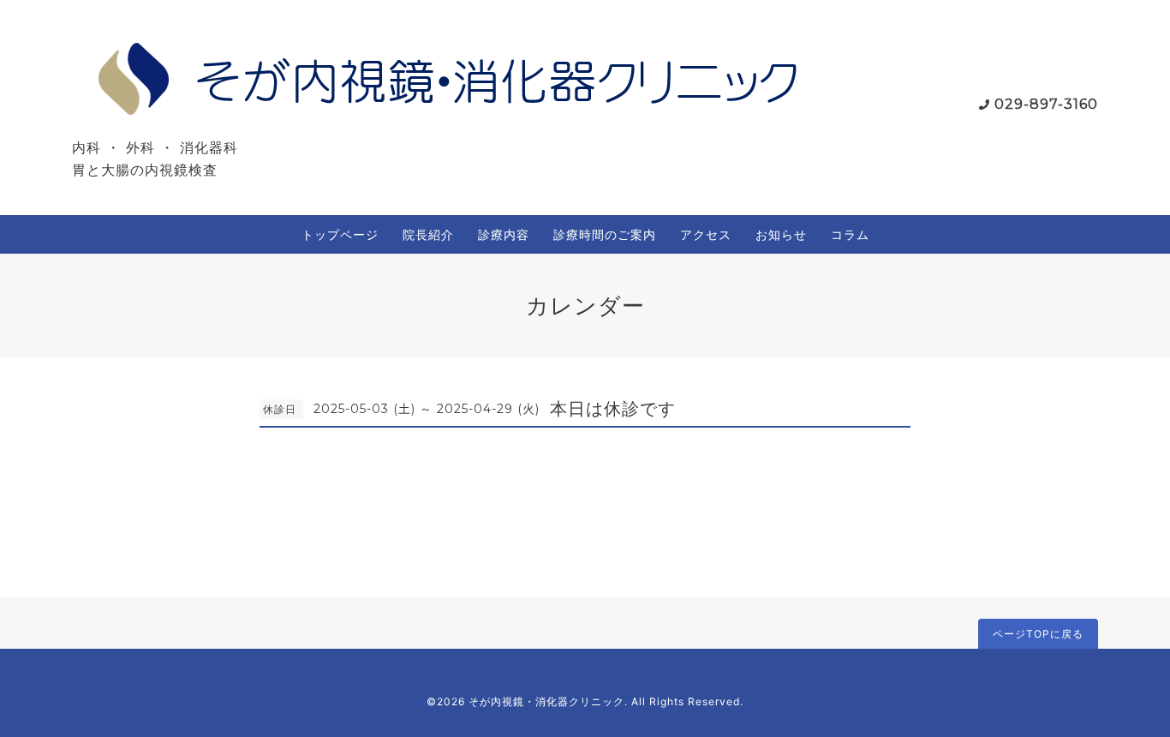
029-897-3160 (1046, 104)
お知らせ (781, 234)
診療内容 (503, 234)
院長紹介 (428, 234)
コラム (850, 234)
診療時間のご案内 (604, 234)
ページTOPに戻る (1038, 633)
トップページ (340, 234)
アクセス (705, 234)
